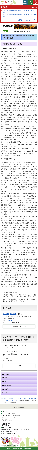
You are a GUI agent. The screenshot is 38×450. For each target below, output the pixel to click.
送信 (20, 366)
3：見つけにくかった (10, 360)
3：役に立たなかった (10, 351)
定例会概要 (30, 398)
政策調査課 (13, 314)
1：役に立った (8, 347)
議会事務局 (6, 314)
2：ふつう (7, 349)
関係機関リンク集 (7, 420)
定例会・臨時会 (23, 398)
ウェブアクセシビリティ (8, 413)
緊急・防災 (35, 3)
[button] (25, 2)
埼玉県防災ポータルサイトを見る (27, 20)
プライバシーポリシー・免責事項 (11, 415)
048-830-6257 (11, 320)
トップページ (4, 398)
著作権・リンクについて (8, 418)
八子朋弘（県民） (14, 400)
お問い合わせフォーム (19, 326)
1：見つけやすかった (10, 356)
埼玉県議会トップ (13, 398)
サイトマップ (5, 411)
